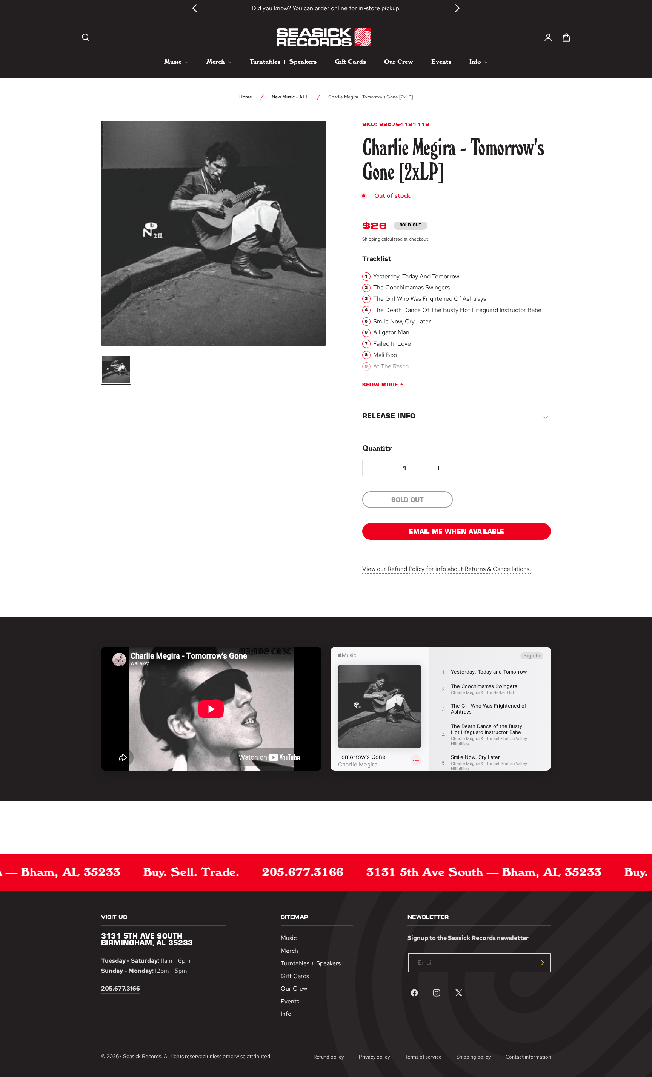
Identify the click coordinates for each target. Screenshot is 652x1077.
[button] (85, 37)
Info (286, 1014)
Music (289, 938)
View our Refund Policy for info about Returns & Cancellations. (446, 569)
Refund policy (329, 1057)
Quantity (376, 448)
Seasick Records (142, 1056)
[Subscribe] (542, 962)
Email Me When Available (456, 531)
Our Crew (294, 989)
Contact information (528, 1057)
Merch (289, 951)
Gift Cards (295, 976)
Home (245, 97)
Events (290, 1001)
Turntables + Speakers (311, 964)
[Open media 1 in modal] (306, 140)
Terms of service (423, 1057)
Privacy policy (374, 1057)
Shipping (371, 239)
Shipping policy (474, 1057)
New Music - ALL (290, 97)
